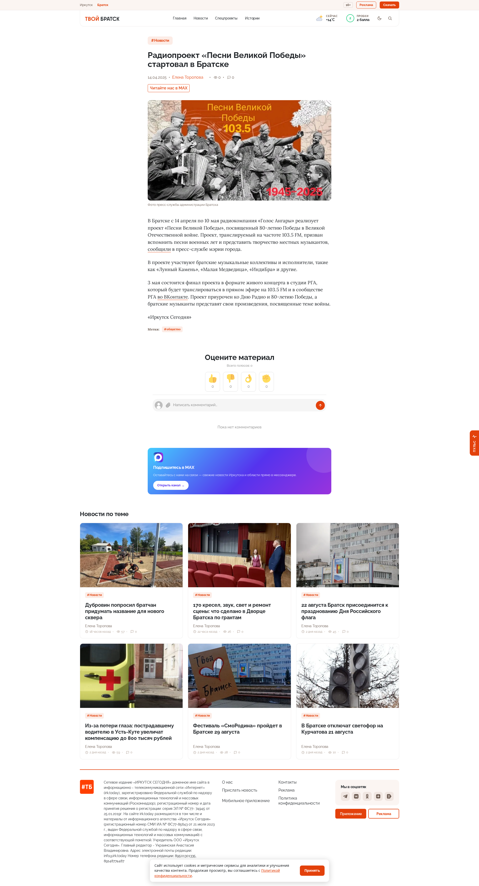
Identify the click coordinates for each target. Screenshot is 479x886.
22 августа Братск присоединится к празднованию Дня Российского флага (344, 611)
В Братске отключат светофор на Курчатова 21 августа (342, 729)
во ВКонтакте (172, 297)
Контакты (287, 782)
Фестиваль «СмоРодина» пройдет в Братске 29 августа (237, 729)
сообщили (159, 249)
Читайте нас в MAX (168, 88)
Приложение (351, 814)
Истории (252, 18)
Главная (179, 18)
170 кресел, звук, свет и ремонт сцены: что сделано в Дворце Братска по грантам (232, 611)
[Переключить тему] (379, 18)
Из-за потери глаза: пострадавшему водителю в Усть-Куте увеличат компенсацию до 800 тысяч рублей (129, 732)
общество (174, 329)
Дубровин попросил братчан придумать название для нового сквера (124, 611)
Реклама (286, 790)
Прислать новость (239, 790)
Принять (312, 870)
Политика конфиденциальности (299, 801)
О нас (227, 782)
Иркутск (86, 5)
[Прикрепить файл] (168, 405)
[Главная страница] (102, 18)
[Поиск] (390, 18)
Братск (102, 5)
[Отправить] (320, 405)
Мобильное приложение (246, 800)
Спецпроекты (226, 18)
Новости (201, 18)
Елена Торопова (187, 77)
